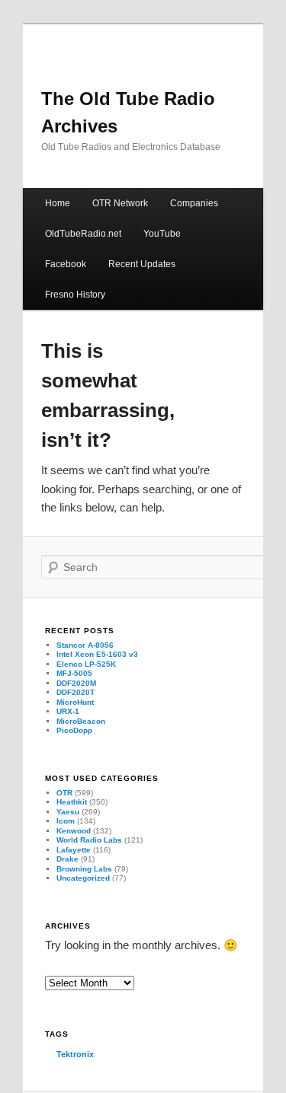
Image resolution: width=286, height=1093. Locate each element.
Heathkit (71, 802)
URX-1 (67, 711)
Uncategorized (83, 878)
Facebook (65, 264)
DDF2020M (76, 683)
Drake (67, 859)
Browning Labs (84, 869)
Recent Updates (141, 264)
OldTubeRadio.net (83, 233)
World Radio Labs (89, 840)
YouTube (162, 233)
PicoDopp (74, 730)
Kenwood (73, 831)
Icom (65, 821)
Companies (194, 203)
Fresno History (75, 294)
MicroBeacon (80, 721)
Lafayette (73, 850)
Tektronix (75, 1054)
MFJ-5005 (74, 673)
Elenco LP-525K (86, 664)
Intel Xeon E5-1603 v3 (97, 654)
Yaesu (67, 812)
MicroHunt (75, 702)
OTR (64, 793)
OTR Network (120, 203)
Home (57, 203)
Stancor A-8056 (85, 645)
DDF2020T (75, 692)
